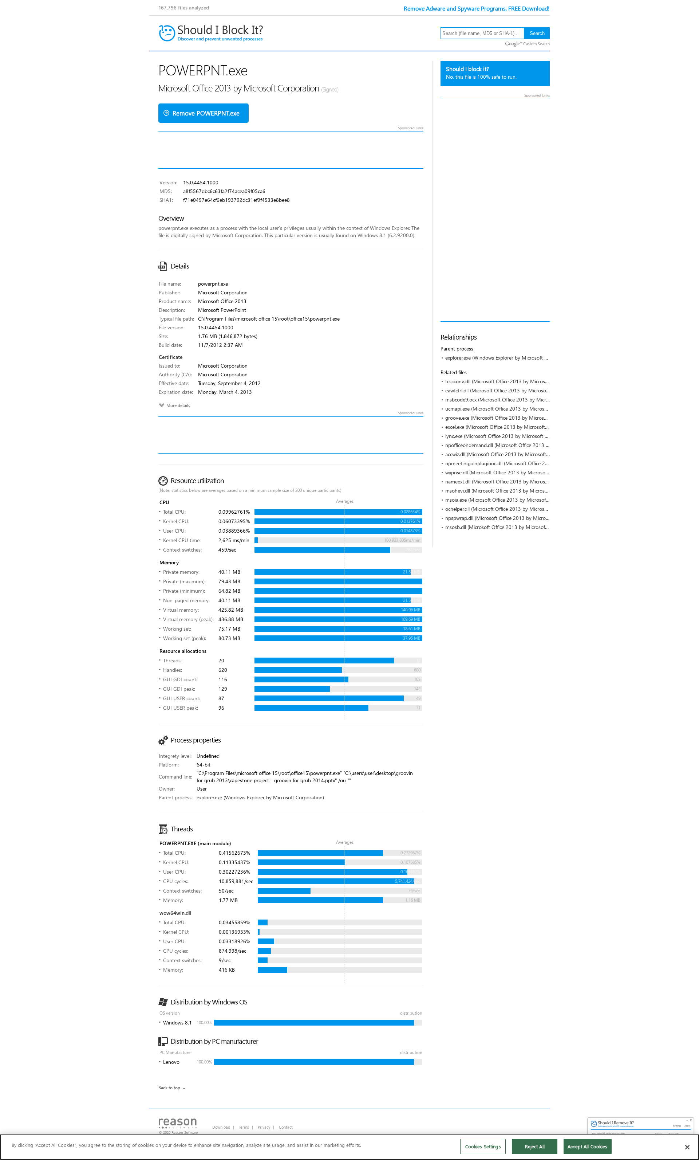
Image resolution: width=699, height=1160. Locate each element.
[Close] (687, 1147)
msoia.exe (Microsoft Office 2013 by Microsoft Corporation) (511, 499)
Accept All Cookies (587, 1146)
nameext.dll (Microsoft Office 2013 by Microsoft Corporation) (513, 481)
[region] (349, 1147)
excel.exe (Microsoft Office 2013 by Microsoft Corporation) (510, 426)
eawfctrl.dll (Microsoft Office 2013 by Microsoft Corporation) (512, 390)
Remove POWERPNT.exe (206, 113)
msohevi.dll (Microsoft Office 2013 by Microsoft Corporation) (513, 490)
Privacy (264, 1127)
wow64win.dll (175, 912)
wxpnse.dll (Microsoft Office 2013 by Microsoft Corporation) (511, 472)
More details (178, 405)
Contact (286, 1127)
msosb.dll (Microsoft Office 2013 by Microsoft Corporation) (511, 527)
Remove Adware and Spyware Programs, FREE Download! (477, 8)
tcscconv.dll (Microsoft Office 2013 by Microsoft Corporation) (513, 381)
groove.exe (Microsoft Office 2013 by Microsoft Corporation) (512, 417)
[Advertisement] (495, 210)
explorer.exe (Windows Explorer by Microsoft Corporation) (509, 357)
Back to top (169, 1087)
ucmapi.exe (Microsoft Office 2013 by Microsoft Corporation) (512, 408)
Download (221, 1127)
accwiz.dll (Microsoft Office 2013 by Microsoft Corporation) (510, 454)
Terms (244, 1127)
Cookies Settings (483, 1146)
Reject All (535, 1146)
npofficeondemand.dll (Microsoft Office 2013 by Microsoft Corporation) (524, 445)
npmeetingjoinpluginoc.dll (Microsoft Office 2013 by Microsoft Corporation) (529, 463)
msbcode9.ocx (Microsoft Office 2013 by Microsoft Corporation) (516, 399)
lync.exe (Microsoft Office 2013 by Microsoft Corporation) (509, 435)
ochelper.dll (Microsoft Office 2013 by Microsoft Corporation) (512, 508)
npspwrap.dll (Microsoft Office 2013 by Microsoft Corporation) (514, 517)
